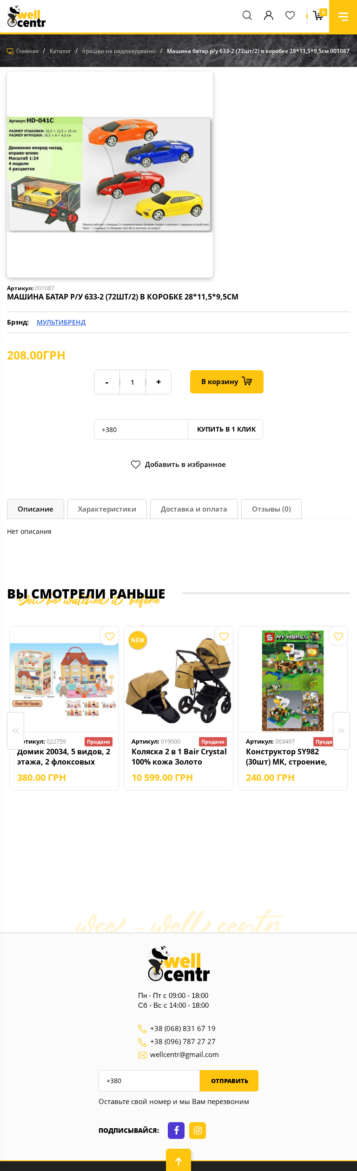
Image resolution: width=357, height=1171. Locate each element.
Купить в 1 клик (225, 429)
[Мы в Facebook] (176, 1130)
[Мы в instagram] (197, 1130)
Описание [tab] (35, 508)
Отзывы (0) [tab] (271, 508)
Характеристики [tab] (107, 508)
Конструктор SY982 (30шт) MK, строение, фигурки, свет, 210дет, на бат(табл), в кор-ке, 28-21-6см (289, 756)
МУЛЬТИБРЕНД (61, 322)
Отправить (229, 1081)
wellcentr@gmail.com (184, 1054)
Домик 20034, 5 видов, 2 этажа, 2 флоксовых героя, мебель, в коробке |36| (63, 756)
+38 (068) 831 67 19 (183, 1028)
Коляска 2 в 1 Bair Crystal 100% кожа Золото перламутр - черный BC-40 (179, 756)
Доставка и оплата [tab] (194, 508)
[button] (343, 16)
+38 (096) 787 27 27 (183, 1041)
